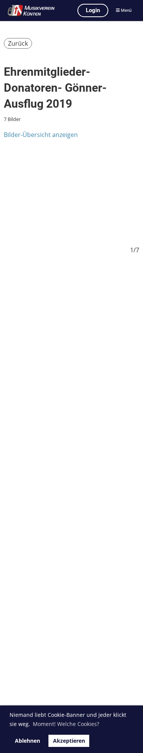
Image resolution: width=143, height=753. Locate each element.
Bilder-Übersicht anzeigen (41, 135)
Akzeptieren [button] (69, 740)
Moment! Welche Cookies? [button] (66, 724)
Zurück (18, 43)
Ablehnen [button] (27, 740)
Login (93, 10)
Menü (126, 10)
